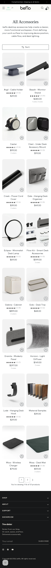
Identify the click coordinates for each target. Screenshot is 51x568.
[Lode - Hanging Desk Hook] (13, 390)
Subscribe (43, 541)
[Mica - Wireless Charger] (13, 442)
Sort (27, 47)
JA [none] (12, 8)
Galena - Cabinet (13, 305)
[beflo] (25, 7)
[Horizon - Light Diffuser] (37, 336)
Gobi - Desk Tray (37, 305)
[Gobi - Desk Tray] (37, 284)
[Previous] (4, 2)
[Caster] (13, 124)
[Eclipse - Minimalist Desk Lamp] (13, 230)
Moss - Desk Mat (37, 463)
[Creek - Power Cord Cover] (13, 176)
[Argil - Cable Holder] (13, 69)
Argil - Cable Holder (13, 90)
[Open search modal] (42, 7)
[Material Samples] (37, 390)
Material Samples (37, 411)
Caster (13, 144)
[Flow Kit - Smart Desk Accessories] (37, 230)
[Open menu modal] (3, 7)
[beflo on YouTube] (13, 549)
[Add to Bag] (22, 83)
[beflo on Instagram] (3, 549)
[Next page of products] (32, 479)
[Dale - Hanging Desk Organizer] (37, 176)
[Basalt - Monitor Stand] (37, 69)
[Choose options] (46, 83)
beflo (19, 559)
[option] (12, 7)
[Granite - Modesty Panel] (13, 336)
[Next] (46, 2)
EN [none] (8, 8)
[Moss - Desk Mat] (37, 442)
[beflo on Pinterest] (8, 549)
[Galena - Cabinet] (13, 284)
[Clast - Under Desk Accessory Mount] (37, 124)
